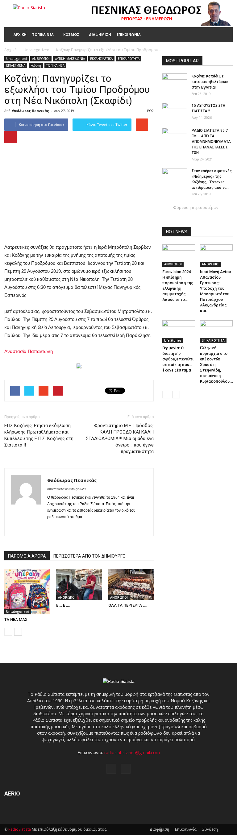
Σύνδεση (210, 829)
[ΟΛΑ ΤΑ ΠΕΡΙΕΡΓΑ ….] (131, 584)
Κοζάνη (36, 65)
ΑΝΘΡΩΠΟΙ (41, 58)
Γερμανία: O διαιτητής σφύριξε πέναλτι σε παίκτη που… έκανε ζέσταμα (177, 359)
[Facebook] (52, 527)
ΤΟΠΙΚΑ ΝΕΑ (43, 34)
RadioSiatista (19, 829)
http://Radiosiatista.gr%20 (66, 489)
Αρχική (10, 49)
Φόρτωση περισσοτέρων (195, 207)
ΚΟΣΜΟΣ (71, 34)
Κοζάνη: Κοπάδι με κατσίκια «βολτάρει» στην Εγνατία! (210, 81)
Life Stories (172, 340)
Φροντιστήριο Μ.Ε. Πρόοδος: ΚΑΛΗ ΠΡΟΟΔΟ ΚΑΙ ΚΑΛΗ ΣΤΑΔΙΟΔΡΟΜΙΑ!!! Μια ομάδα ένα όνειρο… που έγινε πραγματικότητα (120, 438)
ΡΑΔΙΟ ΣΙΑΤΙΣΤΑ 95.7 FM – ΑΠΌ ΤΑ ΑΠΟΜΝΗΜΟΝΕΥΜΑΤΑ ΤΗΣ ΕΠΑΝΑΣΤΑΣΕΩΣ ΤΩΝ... (211, 141)
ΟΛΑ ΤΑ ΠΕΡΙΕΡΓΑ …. (127, 605)
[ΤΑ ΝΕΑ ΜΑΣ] (27, 591)
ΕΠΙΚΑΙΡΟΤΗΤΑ (128, 58)
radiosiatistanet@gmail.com (132, 752)
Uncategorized (16, 58)
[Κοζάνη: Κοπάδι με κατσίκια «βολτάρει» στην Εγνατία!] (174, 82)
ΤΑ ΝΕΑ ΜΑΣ (15, 619)
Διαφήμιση (159, 829)
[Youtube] (74, 527)
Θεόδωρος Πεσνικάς (30, 110)
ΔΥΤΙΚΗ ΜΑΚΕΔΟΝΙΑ (70, 58)
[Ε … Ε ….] (79, 584)
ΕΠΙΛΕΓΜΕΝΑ (15, 65)
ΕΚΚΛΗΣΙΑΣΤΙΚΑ (101, 58)
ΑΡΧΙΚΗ (20, 34)
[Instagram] (63, 527)
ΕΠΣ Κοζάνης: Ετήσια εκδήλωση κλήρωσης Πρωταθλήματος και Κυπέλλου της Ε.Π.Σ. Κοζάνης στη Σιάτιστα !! (38, 435)
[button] (225, 34)
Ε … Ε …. (63, 605)
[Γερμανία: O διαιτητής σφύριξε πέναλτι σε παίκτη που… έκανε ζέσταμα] (178, 331)
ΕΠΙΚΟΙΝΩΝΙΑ (129, 34)
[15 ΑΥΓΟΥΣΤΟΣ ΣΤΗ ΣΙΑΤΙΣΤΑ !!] (174, 111)
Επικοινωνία (186, 829)
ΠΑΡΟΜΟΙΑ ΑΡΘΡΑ (27, 556)
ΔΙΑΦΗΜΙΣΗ (100, 34)
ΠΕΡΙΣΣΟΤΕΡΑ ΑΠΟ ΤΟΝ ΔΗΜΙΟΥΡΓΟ (89, 556)
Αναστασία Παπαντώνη (28, 351)
